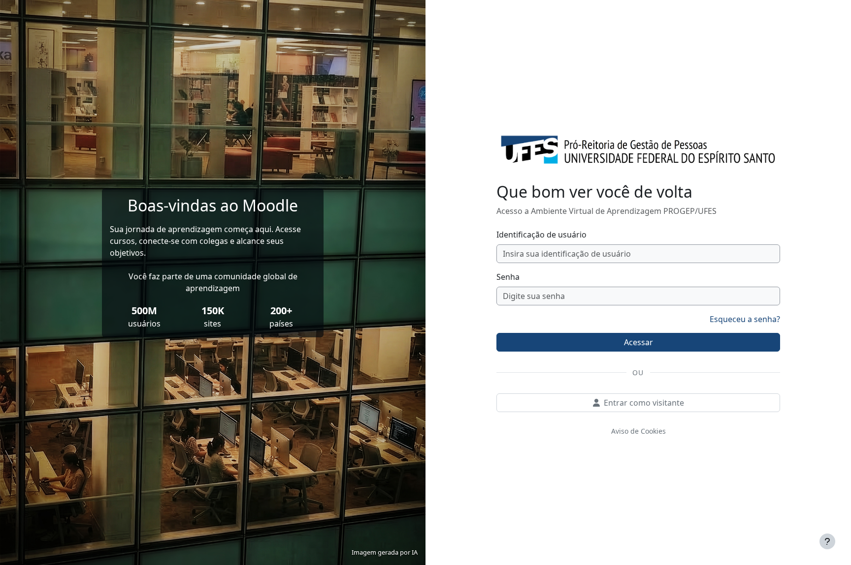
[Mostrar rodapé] (827, 541)
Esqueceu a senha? (745, 319)
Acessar (638, 342)
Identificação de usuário (541, 234)
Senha (508, 276)
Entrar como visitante (644, 402)
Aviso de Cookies (638, 431)
